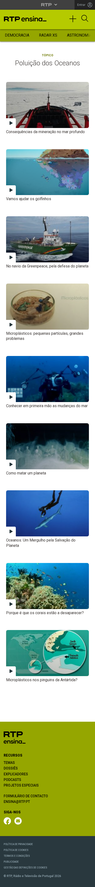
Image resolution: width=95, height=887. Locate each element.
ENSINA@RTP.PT (17, 802)
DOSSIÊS (11, 768)
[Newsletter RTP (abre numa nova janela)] (18, 821)
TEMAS (9, 763)
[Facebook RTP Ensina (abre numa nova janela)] (7, 821)
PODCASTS (12, 780)
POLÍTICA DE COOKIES (16, 850)
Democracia (17, 35)
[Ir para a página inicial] (15, 737)
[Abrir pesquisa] (84, 18)
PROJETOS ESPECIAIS (21, 785)
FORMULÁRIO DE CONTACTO (26, 796)
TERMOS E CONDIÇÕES (17, 856)
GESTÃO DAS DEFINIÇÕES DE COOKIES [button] (25, 867)
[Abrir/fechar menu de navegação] (74, 21)
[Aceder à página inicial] (25, 18)
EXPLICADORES (16, 774)
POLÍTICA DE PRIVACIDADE (18, 844)
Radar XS (48, 35)
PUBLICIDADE (11, 861)
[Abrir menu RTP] (47, 4)
